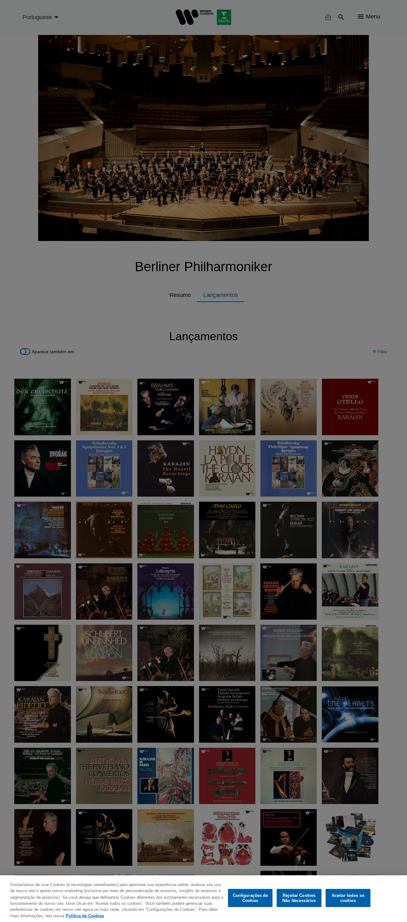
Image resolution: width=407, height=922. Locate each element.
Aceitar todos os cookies (348, 898)
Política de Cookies (85, 915)
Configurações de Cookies (250, 898)
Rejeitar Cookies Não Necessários (299, 898)
